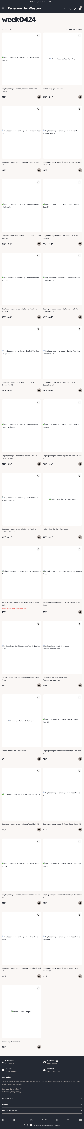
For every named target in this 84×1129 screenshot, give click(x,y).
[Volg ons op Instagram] (24, 1125)
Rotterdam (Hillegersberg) (11, 1092)
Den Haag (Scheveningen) (11, 1089)
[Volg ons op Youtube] (31, 1125)
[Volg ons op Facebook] (27, 1125)
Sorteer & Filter (75, 29)
